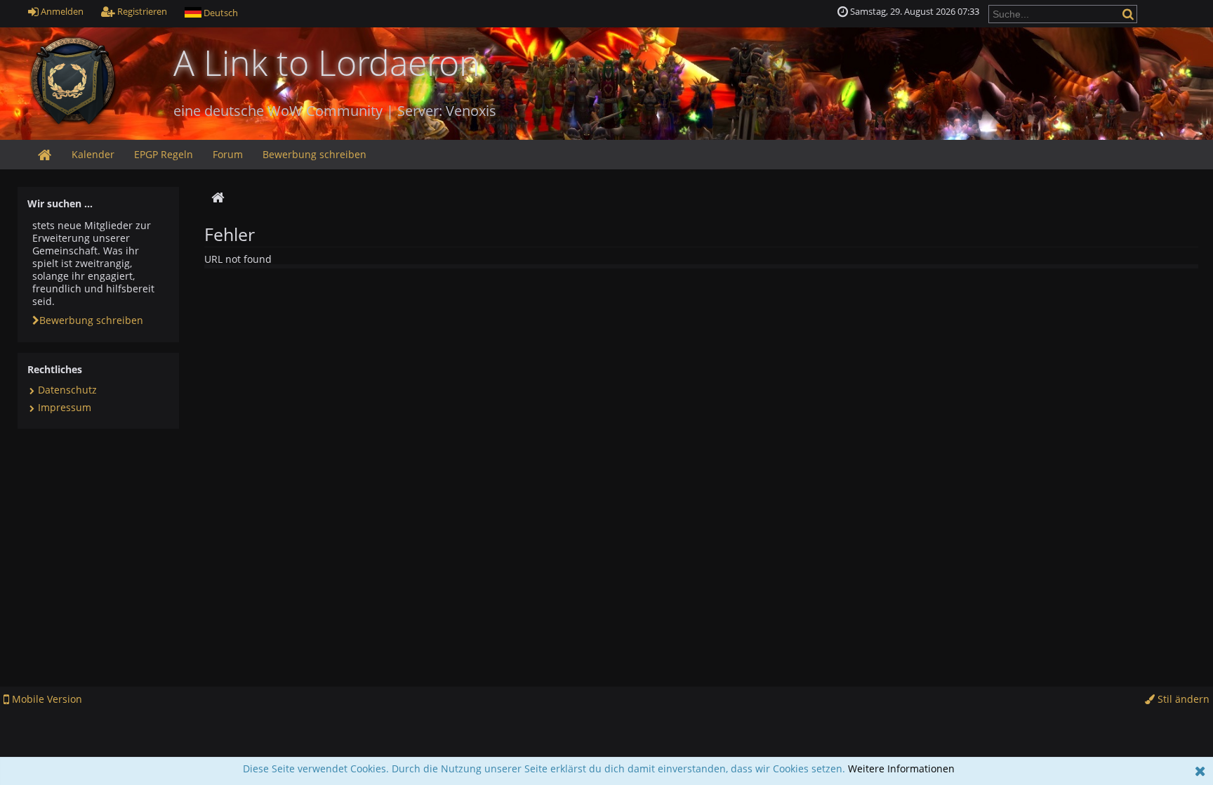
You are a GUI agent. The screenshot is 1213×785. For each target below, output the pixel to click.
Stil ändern (1182, 699)
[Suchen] (1129, 13)
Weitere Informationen (901, 768)
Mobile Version (45, 699)
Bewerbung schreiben (91, 320)
